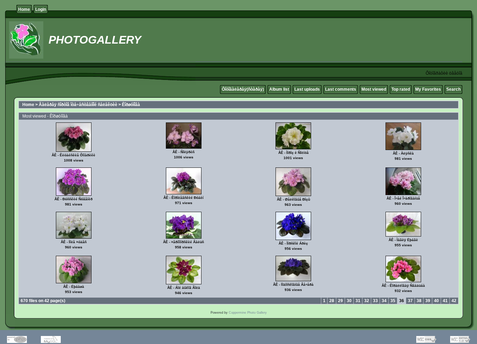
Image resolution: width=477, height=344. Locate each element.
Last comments (340, 89)
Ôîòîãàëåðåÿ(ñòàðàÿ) (243, 89)
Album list (279, 89)
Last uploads (307, 89)
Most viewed (373, 89)
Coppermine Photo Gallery (248, 312)
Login (40, 9)
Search (453, 89)
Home (24, 9)
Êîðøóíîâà (131, 104)
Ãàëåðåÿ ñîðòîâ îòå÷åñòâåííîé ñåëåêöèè (78, 104)
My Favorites (428, 89)
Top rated (400, 89)
